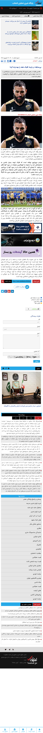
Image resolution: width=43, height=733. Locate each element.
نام (39, 319)
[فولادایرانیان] (21, 228)
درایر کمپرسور (37, 541)
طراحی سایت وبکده (35, 570)
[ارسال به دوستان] (5, 61)
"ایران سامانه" (15, 663)
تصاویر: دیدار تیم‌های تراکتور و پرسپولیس (27, 406)
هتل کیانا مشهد (36, 520)
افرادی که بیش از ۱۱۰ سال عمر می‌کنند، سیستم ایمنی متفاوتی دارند (18, 22)
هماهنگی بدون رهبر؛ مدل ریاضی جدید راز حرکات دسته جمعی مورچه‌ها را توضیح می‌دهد (18, 33)
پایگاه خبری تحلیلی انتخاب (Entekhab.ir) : (29, 115)
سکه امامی (37, 582)
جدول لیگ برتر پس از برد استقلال (31, 622)
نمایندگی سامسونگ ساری (33, 532)
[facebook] (5, 291)
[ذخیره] (8, 61)
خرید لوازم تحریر (36, 511)
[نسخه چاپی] (2, 61)
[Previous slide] (8, 368)
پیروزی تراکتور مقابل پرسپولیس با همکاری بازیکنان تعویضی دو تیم (22, 611)
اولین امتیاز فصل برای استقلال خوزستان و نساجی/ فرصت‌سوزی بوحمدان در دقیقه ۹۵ (21, 626)
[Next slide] (3, 368)
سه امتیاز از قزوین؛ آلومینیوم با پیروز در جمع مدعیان (26, 631)
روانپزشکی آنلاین (36, 595)
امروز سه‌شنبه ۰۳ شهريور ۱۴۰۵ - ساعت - (29, 8)
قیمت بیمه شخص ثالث (33, 561)
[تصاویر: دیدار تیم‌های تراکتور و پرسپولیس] (21, 388)
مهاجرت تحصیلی (36, 553)
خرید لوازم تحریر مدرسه (33, 503)
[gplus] (9, 291)
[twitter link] (5, 649)
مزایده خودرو (37, 574)
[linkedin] (12, 291)
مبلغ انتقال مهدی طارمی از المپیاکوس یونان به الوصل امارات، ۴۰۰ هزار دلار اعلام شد (21, 640)
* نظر (38, 333)
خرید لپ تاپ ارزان (35, 516)
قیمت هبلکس (36, 557)
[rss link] (13, 649)
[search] (2, 8)
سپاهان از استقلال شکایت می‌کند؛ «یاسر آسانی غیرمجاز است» (24, 614)
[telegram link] (9, 649)
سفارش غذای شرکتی (35, 565)
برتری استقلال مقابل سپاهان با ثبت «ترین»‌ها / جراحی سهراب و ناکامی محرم (21, 635)
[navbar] (41, 8)
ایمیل (38, 326)
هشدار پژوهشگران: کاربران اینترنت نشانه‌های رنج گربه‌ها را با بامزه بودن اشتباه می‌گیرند (18, 43)
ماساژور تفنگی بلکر (35, 524)
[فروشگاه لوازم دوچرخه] (21, 240)
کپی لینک (36, 281)
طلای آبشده (37, 590)
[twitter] (2, 291)
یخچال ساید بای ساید (34, 507)
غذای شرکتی (37, 536)
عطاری (39, 528)
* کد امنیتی (37, 351)
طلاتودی (38, 549)
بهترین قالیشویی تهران (34, 578)
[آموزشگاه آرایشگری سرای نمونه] (21, 252)
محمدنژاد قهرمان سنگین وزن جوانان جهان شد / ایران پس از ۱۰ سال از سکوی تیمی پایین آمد (21, 618)
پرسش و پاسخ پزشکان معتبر (32, 499)
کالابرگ (39, 545)
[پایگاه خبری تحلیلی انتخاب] (38, 3)
